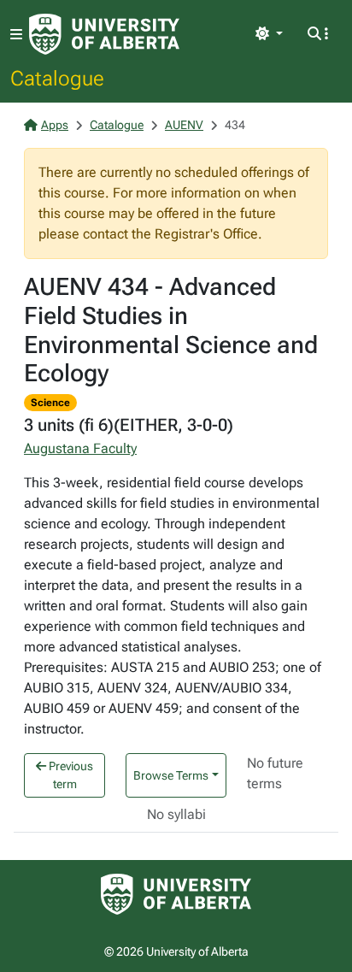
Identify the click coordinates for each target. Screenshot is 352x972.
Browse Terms (170, 775)
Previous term (69, 775)
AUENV (184, 125)
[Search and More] (317, 34)
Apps (54, 125)
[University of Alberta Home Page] (104, 34)
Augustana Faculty (80, 448)
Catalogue (57, 78)
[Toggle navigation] (16, 34)
